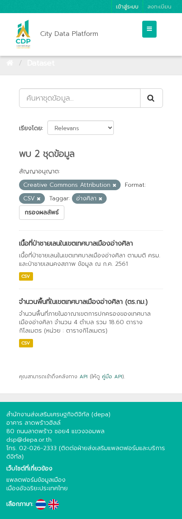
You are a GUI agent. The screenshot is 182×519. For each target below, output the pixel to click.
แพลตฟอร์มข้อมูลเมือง (36, 479)
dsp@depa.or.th (29, 439)
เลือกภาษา (19, 504)
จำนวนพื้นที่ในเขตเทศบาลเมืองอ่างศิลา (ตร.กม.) (83, 302)
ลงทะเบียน (159, 7)
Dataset (41, 63)
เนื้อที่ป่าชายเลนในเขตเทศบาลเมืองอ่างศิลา (76, 243)
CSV (26, 276)
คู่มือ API (112, 376)
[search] (151, 98)
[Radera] (114, 185)
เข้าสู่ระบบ (127, 7)
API (84, 376)
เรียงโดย (30, 128)
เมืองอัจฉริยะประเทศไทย (37, 488)
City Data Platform (69, 34)
